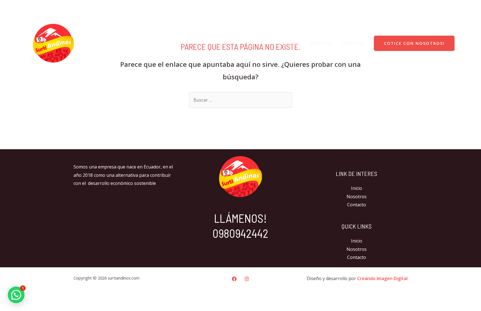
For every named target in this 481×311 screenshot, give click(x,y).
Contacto (352, 43)
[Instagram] (467, 7)
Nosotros (321, 43)
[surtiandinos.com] (53, 43)
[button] (16, 294)
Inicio (294, 43)
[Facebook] (455, 7)
